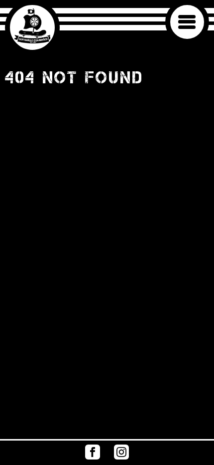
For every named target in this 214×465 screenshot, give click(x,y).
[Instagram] (121, 457)
